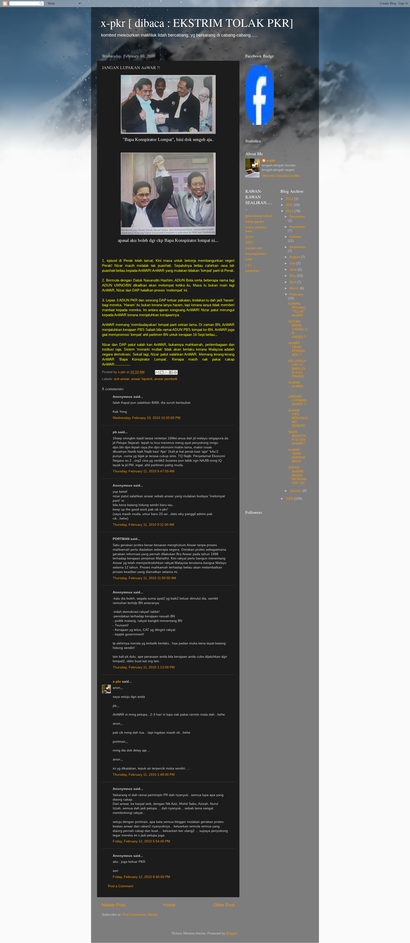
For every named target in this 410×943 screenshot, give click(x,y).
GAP (248, 259)
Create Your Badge (256, 128)
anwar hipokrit (141, 379)
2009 (290, 498)
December (297, 216)
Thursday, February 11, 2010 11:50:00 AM (144, 578)
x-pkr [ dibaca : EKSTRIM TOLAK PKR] (197, 22)
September (297, 247)
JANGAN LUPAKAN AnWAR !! (297, 400)
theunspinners (256, 254)
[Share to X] (166, 372)
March (294, 288)
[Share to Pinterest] (175, 372)
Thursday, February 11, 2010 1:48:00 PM (144, 774)
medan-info (253, 248)
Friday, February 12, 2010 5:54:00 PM (141, 841)
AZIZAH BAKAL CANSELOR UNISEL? (298, 329)
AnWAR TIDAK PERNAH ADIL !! (296, 349)
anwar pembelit (165, 379)
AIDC (249, 242)
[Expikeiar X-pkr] (259, 124)
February (296, 294)
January (296, 491)
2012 (290, 199)
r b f (248, 265)
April (293, 282)
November (297, 227)
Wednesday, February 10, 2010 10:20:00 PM (146, 418)
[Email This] (157, 372)
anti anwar (121, 379)
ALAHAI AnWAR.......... (298, 386)
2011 (290, 205)
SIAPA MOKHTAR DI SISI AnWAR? (297, 438)
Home (169, 904)
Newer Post (114, 904)
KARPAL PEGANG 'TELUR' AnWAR (297, 309)
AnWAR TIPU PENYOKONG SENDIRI (298, 418)
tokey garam (254, 221)
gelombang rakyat (258, 216)
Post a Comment (120, 886)
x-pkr (117, 681)
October (295, 237)
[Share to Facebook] (170, 372)
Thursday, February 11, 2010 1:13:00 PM (144, 667)
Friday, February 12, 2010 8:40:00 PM (141, 877)
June (293, 269)
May (293, 275)
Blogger (232, 933)
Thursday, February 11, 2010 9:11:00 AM (143, 524)
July (292, 263)
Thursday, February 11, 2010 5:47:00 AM (143, 471)
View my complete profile (280, 176)
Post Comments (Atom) (140, 914)
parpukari (252, 270)
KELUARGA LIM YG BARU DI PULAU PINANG (297, 368)
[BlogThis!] (161, 372)
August (295, 257)
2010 (290, 211)
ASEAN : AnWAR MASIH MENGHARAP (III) (297, 475)
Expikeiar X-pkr (254, 62)
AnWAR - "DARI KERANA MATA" (296, 455)
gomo (249, 237)
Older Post (224, 904)
